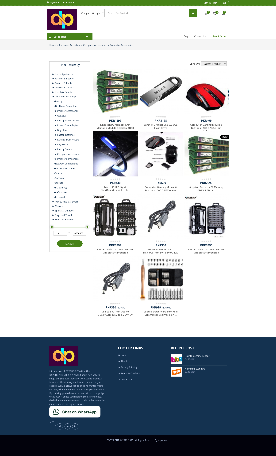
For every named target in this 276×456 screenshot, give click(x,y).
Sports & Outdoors (64, 210)
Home (52, 45)
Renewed (60, 197)
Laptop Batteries (66, 134)
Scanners (60, 173)
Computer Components (67, 158)
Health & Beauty (63, 92)
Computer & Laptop (69, 45)
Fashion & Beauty (63, 78)
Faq (186, 36)
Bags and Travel (63, 215)
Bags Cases (63, 130)
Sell (224, 2)
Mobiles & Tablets (64, 87)
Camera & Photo (63, 83)
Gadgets (61, 115)
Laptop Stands (64, 149)
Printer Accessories (65, 168)
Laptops (59, 101)
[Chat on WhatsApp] (74, 411)
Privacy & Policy (129, 367)
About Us (125, 361)
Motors (58, 206)
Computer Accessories (95, 45)
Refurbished (61, 192)
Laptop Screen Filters (68, 120)
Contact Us (200, 36)
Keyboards (62, 144)
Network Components (66, 163)
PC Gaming (61, 187)
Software (60, 177)
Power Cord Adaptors (68, 125)
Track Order (220, 36)
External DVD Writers (68, 139)
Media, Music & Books (66, 201)
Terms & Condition (130, 373)
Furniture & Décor (64, 219)
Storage (59, 182)
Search (69, 243)
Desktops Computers (66, 106)
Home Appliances (63, 74)
